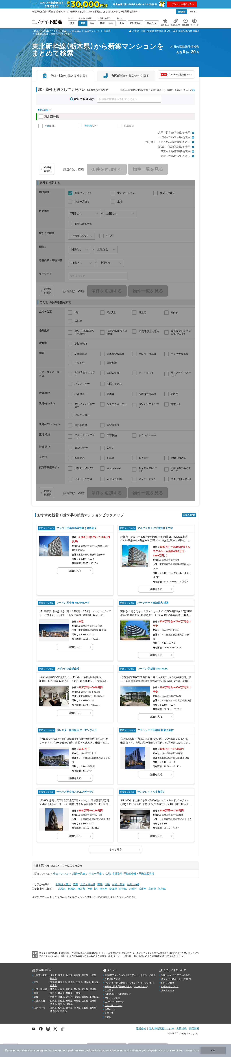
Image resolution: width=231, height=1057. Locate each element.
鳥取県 (69, 1000)
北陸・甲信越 (87, 884)
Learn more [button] (191, 1050)
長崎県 (69, 1007)
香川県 (53, 1004)
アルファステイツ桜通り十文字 (155, 528)
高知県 (69, 1004)
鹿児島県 (54, 1011)
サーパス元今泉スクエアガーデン (75, 791)
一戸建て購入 (111, 986)
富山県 (77, 989)
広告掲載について (169, 986)
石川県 (85, 989)
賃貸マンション (117, 975)
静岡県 (123, 888)
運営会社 (141, 1028)
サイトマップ (167, 990)
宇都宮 (88, 125)
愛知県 (113, 888)
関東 (75, 884)
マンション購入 (112, 983)
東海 (100, 884)
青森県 (61, 975)
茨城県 (181, 31)
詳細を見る (75, 570)
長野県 (69, 989)
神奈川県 (158, 31)
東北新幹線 (43, 110)
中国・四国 (118, 884)
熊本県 (77, 1007)
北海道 (62, 888)
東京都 (150, 31)
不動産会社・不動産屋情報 (139, 873)
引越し (108, 1017)
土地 (108, 873)
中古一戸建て (96, 873)
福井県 (93, 989)
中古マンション (62, 873)
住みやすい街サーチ (114, 1001)
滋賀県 (77, 997)
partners (73, 1050)
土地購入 (109, 990)
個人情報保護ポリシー (161, 1028)
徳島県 (93, 1000)
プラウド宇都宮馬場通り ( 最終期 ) (76, 528)
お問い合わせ (167, 983)
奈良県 (85, 997)
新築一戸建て (80, 873)
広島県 (53, 1000)
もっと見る (115, 849)
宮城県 (71, 888)
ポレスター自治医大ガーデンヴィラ (76, 730)
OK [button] (213, 1050)
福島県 (53, 978)
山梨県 (61, 989)
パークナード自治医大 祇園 (153, 602)
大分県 (85, 1007)
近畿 (107, 884)
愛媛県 (61, 1004)
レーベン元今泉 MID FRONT (72, 602)
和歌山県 (94, 997)
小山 (47, 125)
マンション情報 (112, 998)
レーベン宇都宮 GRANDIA (153, 668)
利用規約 (181, 1028)
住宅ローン (110, 1009)
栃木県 (189, 31)
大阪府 (132, 888)
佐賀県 (61, 1007)
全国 (143, 31)
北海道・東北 (63, 884)
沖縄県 (63, 1011)
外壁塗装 (109, 1013)
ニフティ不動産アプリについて (176, 979)
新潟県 (53, 989)
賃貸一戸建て (149, 975)
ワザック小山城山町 (67, 668)
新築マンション (128, 983)
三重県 (77, 993)
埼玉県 (167, 31)
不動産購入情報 (112, 979)
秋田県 (85, 975)
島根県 (77, 1000)
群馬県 (196, 31)
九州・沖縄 (133, 884)
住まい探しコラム (113, 1005)
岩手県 (69, 975)
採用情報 (194, 1028)
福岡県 (162, 888)
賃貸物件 (117, 873)
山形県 (93, 975)
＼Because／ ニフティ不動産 (175, 975)
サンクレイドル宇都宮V (151, 791)
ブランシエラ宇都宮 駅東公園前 (156, 730)
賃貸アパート (133, 975)
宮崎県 (93, 1007)
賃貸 (107, 975)
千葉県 (174, 31)
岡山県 (61, 1000)
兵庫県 (142, 888)
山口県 (85, 1000)
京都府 (152, 888)
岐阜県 (61, 993)
